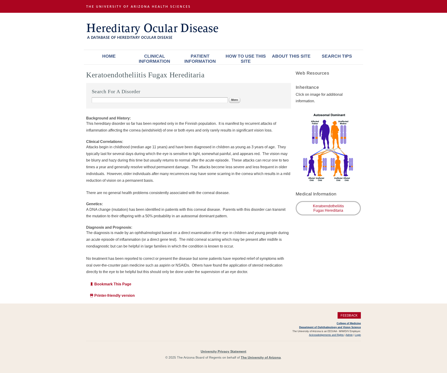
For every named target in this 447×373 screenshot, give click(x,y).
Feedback (349, 315)
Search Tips (337, 56)
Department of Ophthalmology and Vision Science (330, 327)
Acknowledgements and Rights (326, 334)
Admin (349, 334)
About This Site (291, 56)
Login (358, 334)
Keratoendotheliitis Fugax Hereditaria (328, 208)
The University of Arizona (261, 357)
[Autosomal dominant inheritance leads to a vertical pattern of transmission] (328, 181)
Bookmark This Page (112, 284)
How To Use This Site (246, 59)
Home (109, 56)
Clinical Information (154, 59)
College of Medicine (349, 323)
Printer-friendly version (114, 295)
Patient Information (200, 59)
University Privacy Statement (223, 351)
